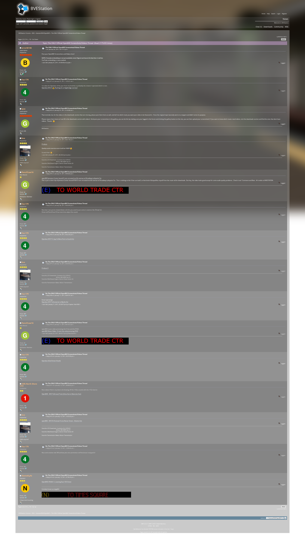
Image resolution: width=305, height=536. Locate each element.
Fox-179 (25, 79)
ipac (23, 109)
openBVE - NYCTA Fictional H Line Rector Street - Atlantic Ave (62, 421)
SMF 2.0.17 (144, 523)
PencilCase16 (27, 172)
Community (278, 27)
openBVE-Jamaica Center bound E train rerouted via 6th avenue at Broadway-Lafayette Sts (71, 178)
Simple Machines (161, 523)
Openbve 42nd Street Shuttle (51, 361)
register (38, 19)
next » (285, 36)
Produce (44, 144)
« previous (280, 36)
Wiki (286, 27)
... (28, 39)
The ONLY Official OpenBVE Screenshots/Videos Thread (65, 47)
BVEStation (41, 8)
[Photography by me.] (23, 75)
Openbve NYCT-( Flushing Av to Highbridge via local (59, 88)
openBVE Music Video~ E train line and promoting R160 (60, 331)
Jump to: (263, 518)
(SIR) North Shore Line (28, 385)
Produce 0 (45, 268)
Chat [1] (259, 27)
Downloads (268, 27)
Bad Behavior (137, 529)
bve (23, 138)
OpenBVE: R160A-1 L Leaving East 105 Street (56, 482)
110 (30, 39)
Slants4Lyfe (27, 475)
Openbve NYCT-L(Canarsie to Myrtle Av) (55, 302)
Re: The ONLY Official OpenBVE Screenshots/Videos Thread (66, 79)
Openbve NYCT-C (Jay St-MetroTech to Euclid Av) (58, 239)
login (32, 19)
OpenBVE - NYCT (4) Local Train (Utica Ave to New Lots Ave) (61, 394)
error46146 (27, 48)
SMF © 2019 (152, 523)
